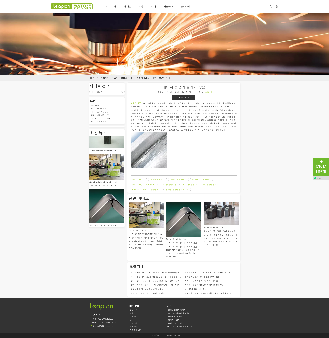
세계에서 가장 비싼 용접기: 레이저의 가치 (148, 293)
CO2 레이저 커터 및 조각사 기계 (181, 327)
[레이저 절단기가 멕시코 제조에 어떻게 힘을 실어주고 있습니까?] (106, 174)
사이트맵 (133, 327)
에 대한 (127, 6)
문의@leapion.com (107, 326)
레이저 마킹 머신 (175, 317)
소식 (153, 6)
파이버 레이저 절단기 (177, 310)
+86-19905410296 (109, 322)
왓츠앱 (319, 178)
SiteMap (176, 335)
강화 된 (208, 92)
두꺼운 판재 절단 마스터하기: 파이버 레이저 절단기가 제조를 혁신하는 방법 (103, 145)
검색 (122, 92)
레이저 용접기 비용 (167, 184)
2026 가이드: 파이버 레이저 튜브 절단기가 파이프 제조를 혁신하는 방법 (103, 220)
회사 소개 (134, 310)
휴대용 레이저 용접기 (201, 179)
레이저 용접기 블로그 (99, 122)
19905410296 (105, 319)
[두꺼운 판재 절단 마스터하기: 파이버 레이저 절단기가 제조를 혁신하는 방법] (106, 142)
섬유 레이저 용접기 (178, 179)
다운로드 (133, 317)
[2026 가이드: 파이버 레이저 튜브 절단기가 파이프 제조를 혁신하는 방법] (106, 217)
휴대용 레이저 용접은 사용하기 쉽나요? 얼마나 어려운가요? (155, 285)
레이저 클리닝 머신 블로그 (101, 118)
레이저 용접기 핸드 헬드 (143, 184)
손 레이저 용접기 (211, 184)
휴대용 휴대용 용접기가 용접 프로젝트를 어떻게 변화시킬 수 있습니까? (157, 281)
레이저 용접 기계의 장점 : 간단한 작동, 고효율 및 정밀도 (207, 272)
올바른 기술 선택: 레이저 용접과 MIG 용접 (202, 277)
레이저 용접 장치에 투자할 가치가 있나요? (202, 281)
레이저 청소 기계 (175, 323)
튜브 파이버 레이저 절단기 (179, 313)
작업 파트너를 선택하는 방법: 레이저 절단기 (221, 231)
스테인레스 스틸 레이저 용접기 (146, 189)
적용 (141, 6)
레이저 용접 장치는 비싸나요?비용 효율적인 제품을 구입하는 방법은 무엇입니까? (211, 293)
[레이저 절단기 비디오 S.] (139, 230)
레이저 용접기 (138, 179)
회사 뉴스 (95, 105)
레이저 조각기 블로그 (99, 112)
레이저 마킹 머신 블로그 (101, 115)
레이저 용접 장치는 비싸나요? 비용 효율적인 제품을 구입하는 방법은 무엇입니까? (157, 272)
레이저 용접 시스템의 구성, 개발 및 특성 (147, 289)
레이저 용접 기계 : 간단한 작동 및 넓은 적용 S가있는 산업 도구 (156, 277)
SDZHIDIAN (168, 335)
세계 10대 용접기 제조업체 (195, 289)
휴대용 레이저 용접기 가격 (177, 189)
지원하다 (168, 6)
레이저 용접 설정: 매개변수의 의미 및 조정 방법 (204, 285)
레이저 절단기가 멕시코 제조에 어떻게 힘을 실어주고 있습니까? (103, 177)
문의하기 (185, 6)
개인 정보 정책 (136, 330)
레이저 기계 (110, 6)
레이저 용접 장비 (157, 179)
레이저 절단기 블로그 (99, 109)
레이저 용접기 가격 (190, 184)
